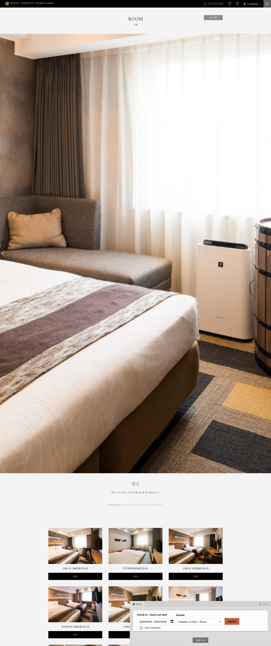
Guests (180, 615)
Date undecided (152, 627)
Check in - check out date (152, 614)
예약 (75, 576)
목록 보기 (200, 640)
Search (232, 621)
